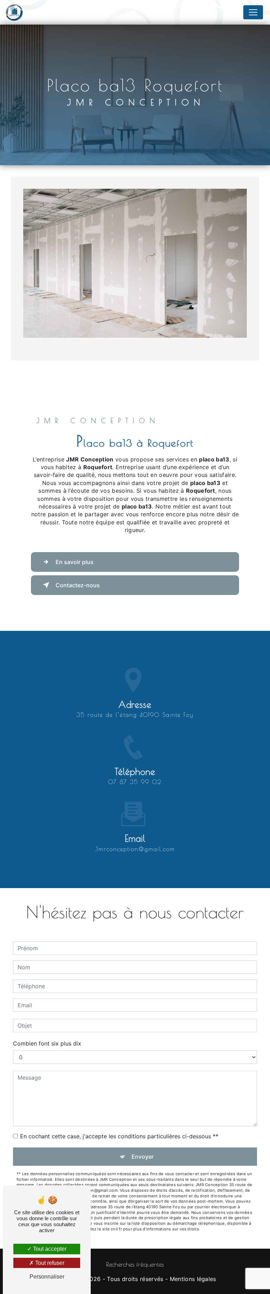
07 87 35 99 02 (135, 782)
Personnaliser (47, 1277)
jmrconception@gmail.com (135, 849)
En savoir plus (75, 561)
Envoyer (142, 1156)
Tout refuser (49, 1263)
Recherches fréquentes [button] (135, 1264)
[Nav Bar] (253, 12)
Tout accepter (49, 1249)
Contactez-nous (78, 585)
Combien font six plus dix (47, 1043)
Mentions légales (193, 1278)
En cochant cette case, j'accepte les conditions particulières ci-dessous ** (119, 1136)
